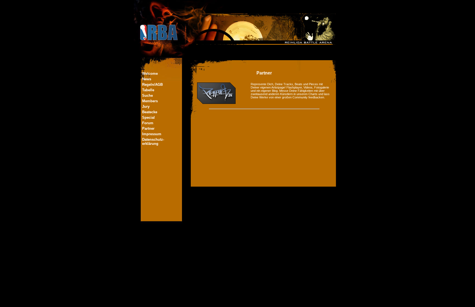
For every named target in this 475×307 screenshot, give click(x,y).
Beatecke (149, 112)
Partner (148, 128)
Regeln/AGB (152, 84)
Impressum (151, 134)
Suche (147, 95)
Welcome (150, 73)
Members (150, 101)
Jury (146, 106)
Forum (147, 123)
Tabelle (148, 90)
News (146, 79)
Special (148, 117)
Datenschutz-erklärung (153, 141)
